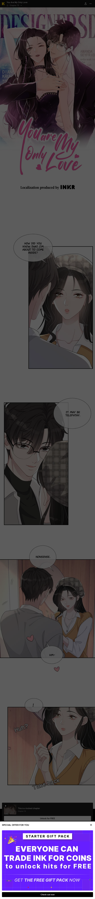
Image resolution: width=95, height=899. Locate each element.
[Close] (91, 825)
